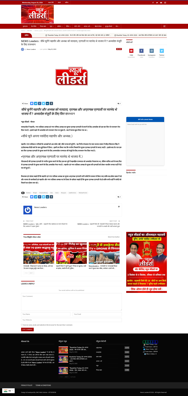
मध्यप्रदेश (98, 352)
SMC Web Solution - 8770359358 (46, 392)
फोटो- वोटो (77, 26)
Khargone (63, 192)
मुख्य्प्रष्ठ (25, 26)
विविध (67, 26)
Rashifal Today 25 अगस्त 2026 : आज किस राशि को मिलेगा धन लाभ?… (80, 359)
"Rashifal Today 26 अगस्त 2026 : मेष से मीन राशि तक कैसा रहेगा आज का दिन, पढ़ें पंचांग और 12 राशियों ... (56, 35)
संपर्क (59, 2)
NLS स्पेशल (98, 26)
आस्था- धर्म (87, 26)
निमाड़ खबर (43, 26)
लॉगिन (66, 2)
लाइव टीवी (51, 2)
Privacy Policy (26, 385)
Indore (57, 192)
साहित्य (59, 26)
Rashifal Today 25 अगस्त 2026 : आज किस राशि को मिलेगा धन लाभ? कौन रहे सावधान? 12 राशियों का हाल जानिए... (128, 35)
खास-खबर (119, 49)
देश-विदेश (33, 26)
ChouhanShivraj (43, 192)
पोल (117, 26)
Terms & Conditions (43, 385)
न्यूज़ (51, 26)
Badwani (28, 192)
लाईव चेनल (99, 348)
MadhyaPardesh (83, 192)
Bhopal (35, 192)
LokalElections (72, 192)
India (51, 192)
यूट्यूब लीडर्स (108, 26)
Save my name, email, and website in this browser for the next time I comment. (48, 325)
